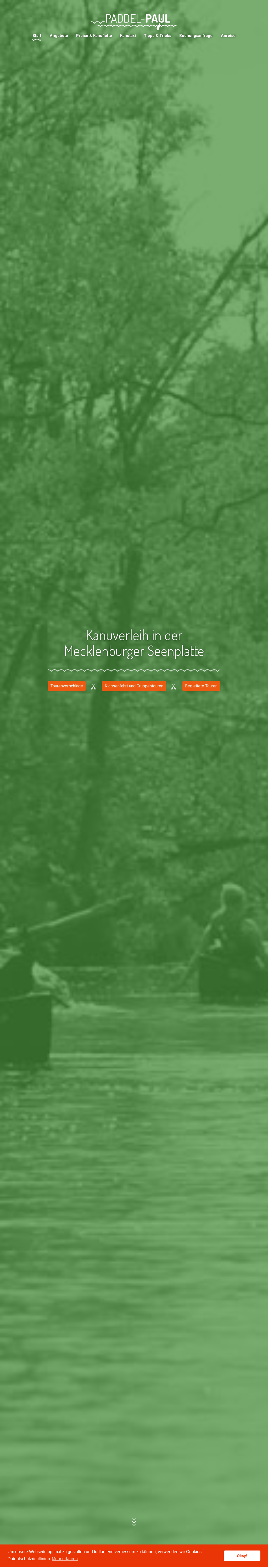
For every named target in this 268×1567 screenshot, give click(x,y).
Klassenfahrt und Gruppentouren (134, 685)
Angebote (59, 35)
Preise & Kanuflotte (94, 35)
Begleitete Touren (201, 685)
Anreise (228, 35)
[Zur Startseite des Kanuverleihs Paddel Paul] (134, 22)
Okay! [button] (242, 1556)
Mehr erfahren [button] (65, 1559)
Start (36, 35)
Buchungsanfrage (196, 35)
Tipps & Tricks (157, 35)
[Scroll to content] (134, 1522)
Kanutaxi (128, 35)
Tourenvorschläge (67, 685)
